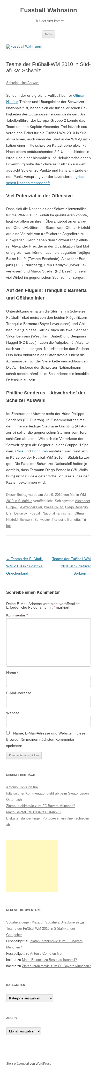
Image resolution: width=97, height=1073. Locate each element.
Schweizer (42, 520)
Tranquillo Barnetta (66, 520)
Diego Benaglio (76, 507)
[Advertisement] (32, 866)
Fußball (35, 513)
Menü (48, 34)
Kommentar (17, 615)
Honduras (40, 451)
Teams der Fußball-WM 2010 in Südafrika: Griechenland (24, 566)
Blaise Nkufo (53, 507)
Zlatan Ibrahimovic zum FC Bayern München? (40, 806)
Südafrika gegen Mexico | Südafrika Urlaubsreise (42, 922)
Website (12, 713)
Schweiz (26, 520)
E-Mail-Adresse (20, 693)
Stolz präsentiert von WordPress (28, 1063)
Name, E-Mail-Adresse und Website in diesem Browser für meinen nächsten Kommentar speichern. (47, 739)
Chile (19, 451)
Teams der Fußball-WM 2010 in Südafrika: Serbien (71, 566)
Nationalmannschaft (57, 513)
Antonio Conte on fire (22, 787)
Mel (72, 495)
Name (12, 673)
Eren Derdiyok (16, 513)
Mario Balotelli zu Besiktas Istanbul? (33, 812)
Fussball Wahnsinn (48, 10)
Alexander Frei (31, 507)
